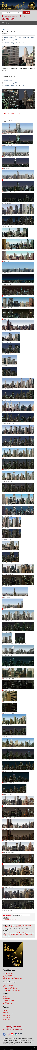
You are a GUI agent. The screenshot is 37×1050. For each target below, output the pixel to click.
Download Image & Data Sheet (13, 40)
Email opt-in (6, 1015)
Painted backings (8, 973)
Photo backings (7, 975)
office (9, 934)
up (29, 934)
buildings (14, 934)
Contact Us (6, 1019)
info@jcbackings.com (12, 1029)
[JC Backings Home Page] (13, 967)
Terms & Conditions (9, 1004)
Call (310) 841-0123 (12, 1026)
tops (9, 936)
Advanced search (8, 1014)
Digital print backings (9, 977)
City (17, 933)
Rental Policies (7, 997)
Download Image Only (11, 43)
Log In (5, 1010)
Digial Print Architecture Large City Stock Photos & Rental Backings (17, 925)
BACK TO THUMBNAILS (11, 113)
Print (22, 43)
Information (6, 998)
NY (23, 933)
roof (4, 936)
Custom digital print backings (11, 990)
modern (5, 934)
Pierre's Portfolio (8, 985)
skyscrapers (27, 933)
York (14, 933)
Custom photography (9, 987)
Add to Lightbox (9, 37)
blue (21, 934)
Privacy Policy (7, 1002)
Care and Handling (8, 1000)
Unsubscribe (6, 1017)
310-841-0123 (8, 19)
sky (24, 934)
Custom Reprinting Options (25, 37)
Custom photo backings (10, 988)
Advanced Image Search (9, 919)
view (31, 934)
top (6, 936)
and (18, 934)
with (33, 933)
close (26, 934)
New (11, 933)
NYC (20, 933)
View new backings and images (12, 978)
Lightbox (24, 16)
